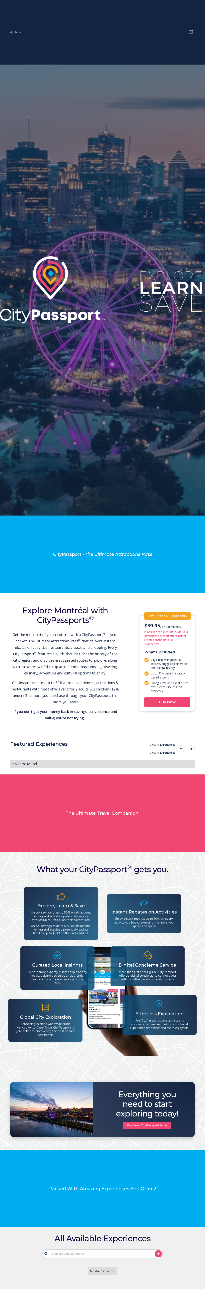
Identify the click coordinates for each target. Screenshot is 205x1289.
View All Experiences (162, 744)
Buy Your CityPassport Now (147, 1125)
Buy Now (167, 702)
